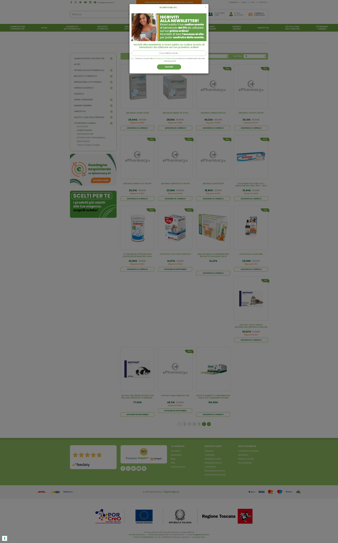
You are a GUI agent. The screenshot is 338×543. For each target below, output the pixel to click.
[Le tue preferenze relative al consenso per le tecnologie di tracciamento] (4, 538)
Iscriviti (169, 66)
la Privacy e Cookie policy (165, 58)
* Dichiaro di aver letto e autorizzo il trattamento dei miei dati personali (170, 59)
